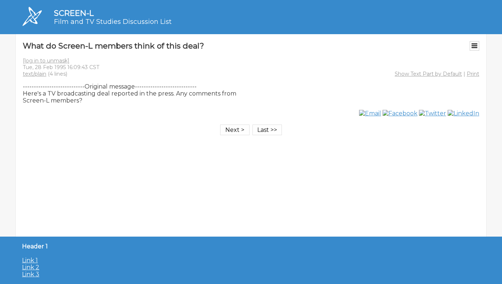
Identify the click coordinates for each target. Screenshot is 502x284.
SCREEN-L (74, 13)
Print (473, 74)
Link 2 (30, 267)
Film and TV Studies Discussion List (113, 22)
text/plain (34, 74)
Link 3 (30, 274)
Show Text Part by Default (428, 74)
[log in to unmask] (46, 60)
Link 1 (30, 260)
